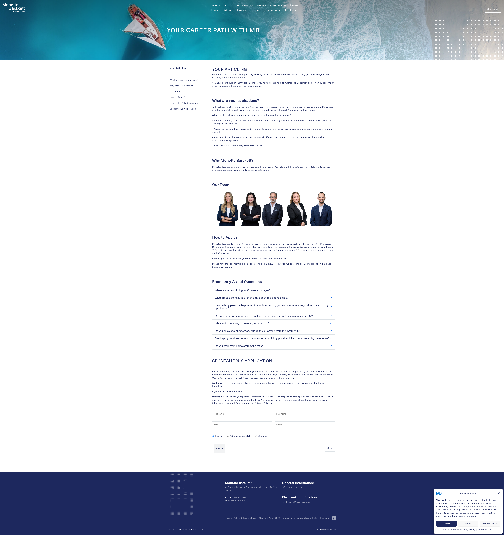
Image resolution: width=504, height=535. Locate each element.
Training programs (278, 5)
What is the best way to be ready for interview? (242, 323)
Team (257, 10)
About (228, 10)
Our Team (175, 91)
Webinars (261, 5)
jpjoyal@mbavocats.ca (247, 377)
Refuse (468, 523)
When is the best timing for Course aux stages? (242, 290)
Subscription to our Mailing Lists (238, 5)
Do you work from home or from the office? (239, 346)
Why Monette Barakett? (182, 85)
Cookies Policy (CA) (269, 517)
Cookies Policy (451, 529)
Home (215, 10)
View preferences (490, 523)
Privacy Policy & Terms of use (476, 529)
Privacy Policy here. (265, 403)
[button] (498, 493)
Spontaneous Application (183, 108)
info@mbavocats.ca (292, 487)
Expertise (243, 10)
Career (215, 5)
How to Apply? (177, 97)
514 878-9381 (240, 497)
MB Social (291, 10)
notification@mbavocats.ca (296, 501)
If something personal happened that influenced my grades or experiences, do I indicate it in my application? (271, 306)
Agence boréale (329, 529)
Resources (273, 10)
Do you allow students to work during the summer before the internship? (257, 331)
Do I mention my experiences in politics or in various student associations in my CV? (264, 316)
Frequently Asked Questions (184, 102)
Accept (446, 523)
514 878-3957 (238, 500)
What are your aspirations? (184, 79)
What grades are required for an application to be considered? (251, 298)
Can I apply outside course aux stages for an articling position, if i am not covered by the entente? (272, 338)
